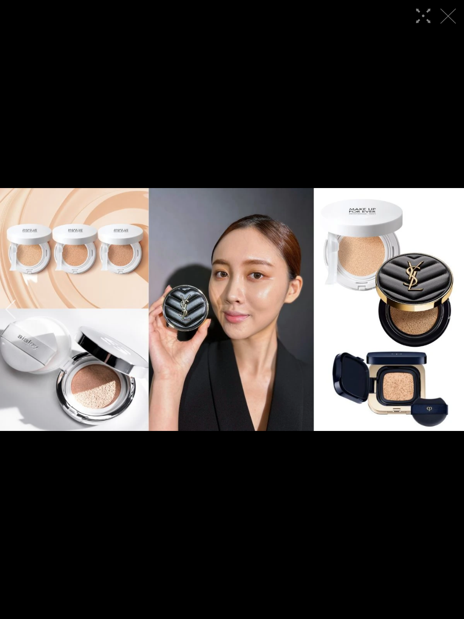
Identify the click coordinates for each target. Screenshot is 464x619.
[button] (11, 309)
